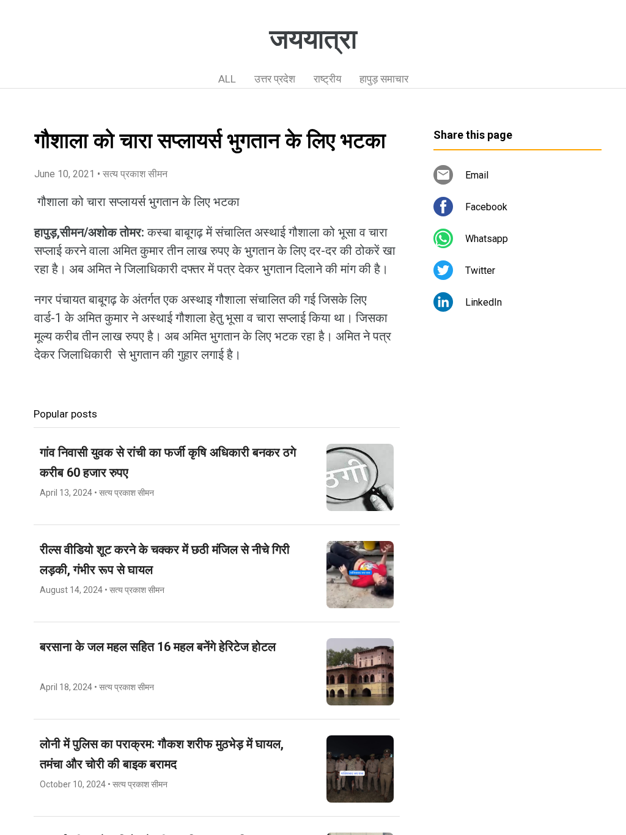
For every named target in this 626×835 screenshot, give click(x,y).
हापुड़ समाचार (383, 79)
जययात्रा (313, 39)
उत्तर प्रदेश (274, 79)
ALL (227, 79)
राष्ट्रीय (327, 79)
